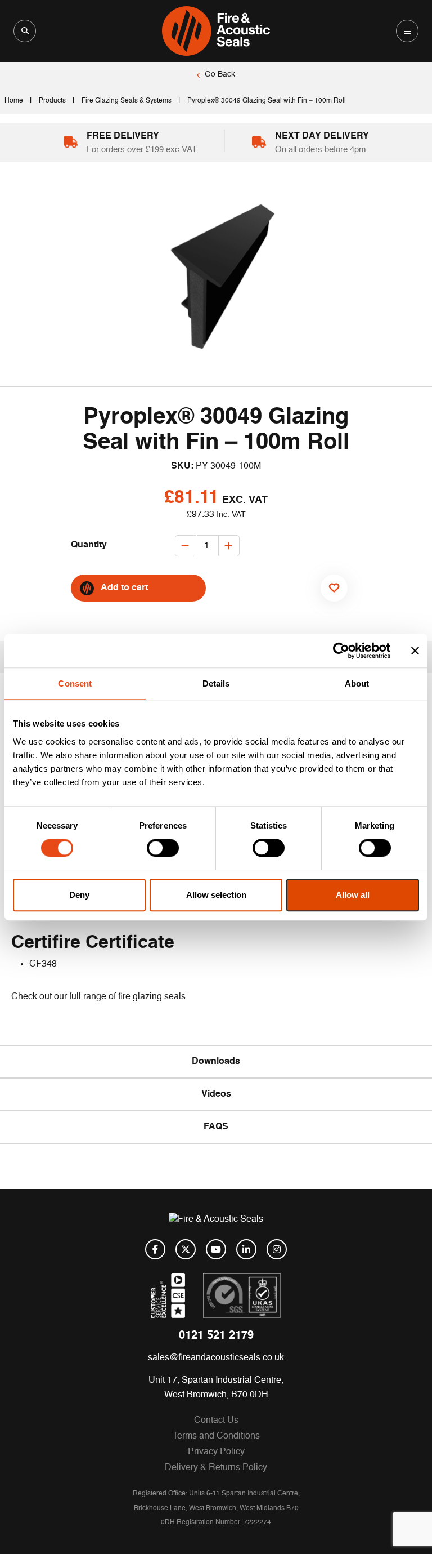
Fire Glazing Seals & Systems (127, 100)
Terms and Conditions (216, 1436)
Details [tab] (216, 683)
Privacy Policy (216, 1452)
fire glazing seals (152, 996)
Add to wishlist (328, 612)
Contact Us (216, 1420)
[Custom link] (242, 1295)
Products (52, 100)
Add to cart (124, 588)
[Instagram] (277, 1249)
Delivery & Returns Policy (216, 1467)
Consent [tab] (75, 683)
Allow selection (216, 895)
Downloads (216, 1061)
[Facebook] (155, 1249)
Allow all (353, 895)
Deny (79, 895)
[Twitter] (186, 1249)
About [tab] (357, 683)
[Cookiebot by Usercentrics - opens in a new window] (341, 650)
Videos (216, 1094)
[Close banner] (415, 650)
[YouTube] (216, 1249)
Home (13, 100)
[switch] (163, 848)
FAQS (216, 1127)
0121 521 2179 (216, 1336)
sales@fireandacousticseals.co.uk (216, 1357)
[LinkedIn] (246, 1249)
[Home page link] (216, 31)
